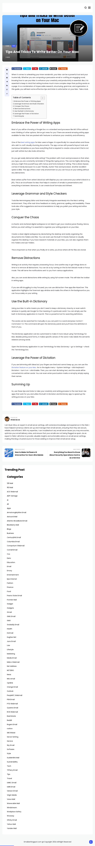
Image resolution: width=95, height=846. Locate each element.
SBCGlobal (11, 733)
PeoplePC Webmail (14, 695)
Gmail (9, 612)
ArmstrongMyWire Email (16, 512)
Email (9, 566)
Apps (9, 508)
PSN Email (11, 699)
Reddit (9, 720)
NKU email (11, 679)
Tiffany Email (12, 770)
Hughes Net (11, 637)
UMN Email (11, 787)
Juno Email (11, 641)
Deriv (9, 558)
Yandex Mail (12, 828)
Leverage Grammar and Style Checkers (29, 104)
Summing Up (19, 116)
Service (10, 741)
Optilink (10, 683)
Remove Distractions (23, 109)
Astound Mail (12, 516)
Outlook (10, 691)
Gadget (10, 604)
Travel (9, 778)
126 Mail (10, 483)
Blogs (9, 529)
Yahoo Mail (11, 824)
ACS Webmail (12, 492)
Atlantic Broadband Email (17, 521)
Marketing (11, 654)
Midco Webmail (13, 662)
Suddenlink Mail (13, 757)
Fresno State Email (14, 595)
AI (7, 500)
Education (11, 562)
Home (7, 46)
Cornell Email (12, 550)
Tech (9, 766)
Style (9, 753)
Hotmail (10, 633)
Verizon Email (12, 791)
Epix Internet (12, 579)
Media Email (12, 658)
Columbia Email (13, 541)
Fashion (10, 583)
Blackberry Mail (13, 525)
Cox (8, 554)
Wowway (10, 816)
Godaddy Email (13, 624)
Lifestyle (10, 649)
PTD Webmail (12, 704)
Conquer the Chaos (21, 106)
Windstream (12, 807)
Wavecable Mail (13, 803)
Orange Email (12, 687)
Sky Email (10, 745)
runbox (10, 728)
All (8, 504)
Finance (10, 587)
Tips (13, 46)
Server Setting (12, 737)
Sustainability (12, 762)
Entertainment (13, 575)
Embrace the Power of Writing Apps (27, 101)
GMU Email (11, 616)
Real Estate (11, 716)
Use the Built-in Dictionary (24, 111)
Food (9, 591)
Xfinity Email (12, 820)
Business (10, 533)
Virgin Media (12, 795)
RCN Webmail (12, 712)
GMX (9, 620)
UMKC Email (11, 782)
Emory (9, 570)
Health (9, 629)
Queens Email (12, 708)
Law (8, 645)
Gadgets (10, 608)
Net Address (12, 666)
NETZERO (10, 670)
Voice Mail (11, 799)
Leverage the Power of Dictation (26, 114)
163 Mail (10, 487)
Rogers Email (12, 724)
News (9, 674)
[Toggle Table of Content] (41, 98)
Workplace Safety (14, 811)
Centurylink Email (14, 537)
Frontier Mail (12, 600)
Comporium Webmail (15, 545)
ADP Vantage (12, 496)
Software (10, 749)
